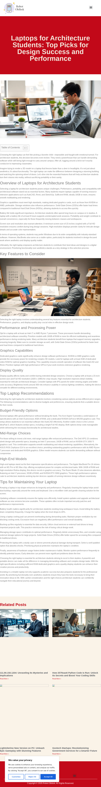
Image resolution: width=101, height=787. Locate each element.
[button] (91, 7)
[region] (32, 769)
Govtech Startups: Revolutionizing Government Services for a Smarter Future (74, 749)
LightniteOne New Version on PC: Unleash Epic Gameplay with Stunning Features (22, 749)
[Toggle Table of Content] (24, 148)
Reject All (32, 777)
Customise (16, 777)
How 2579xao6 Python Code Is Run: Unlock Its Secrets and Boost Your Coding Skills (75, 674)
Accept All (48, 777)
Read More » (4, 679)
